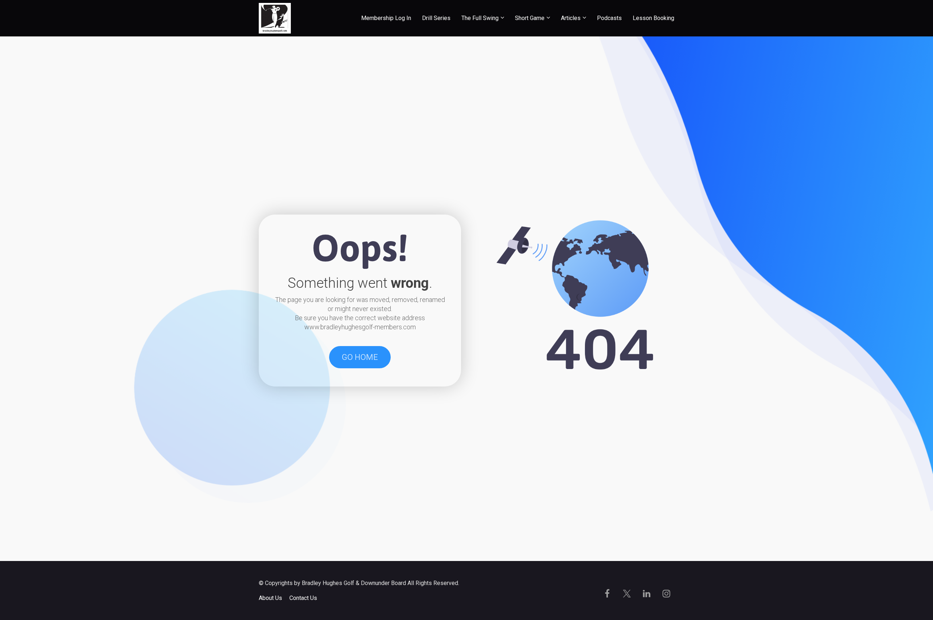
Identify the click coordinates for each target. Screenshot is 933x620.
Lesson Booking (653, 18)
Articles (571, 18)
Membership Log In (386, 18)
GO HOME (360, 357)
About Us (270, 598)
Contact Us (303, 598)
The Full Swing (480, 18)
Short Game (529, 18)
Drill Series (436, 18)
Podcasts (609, 18)
